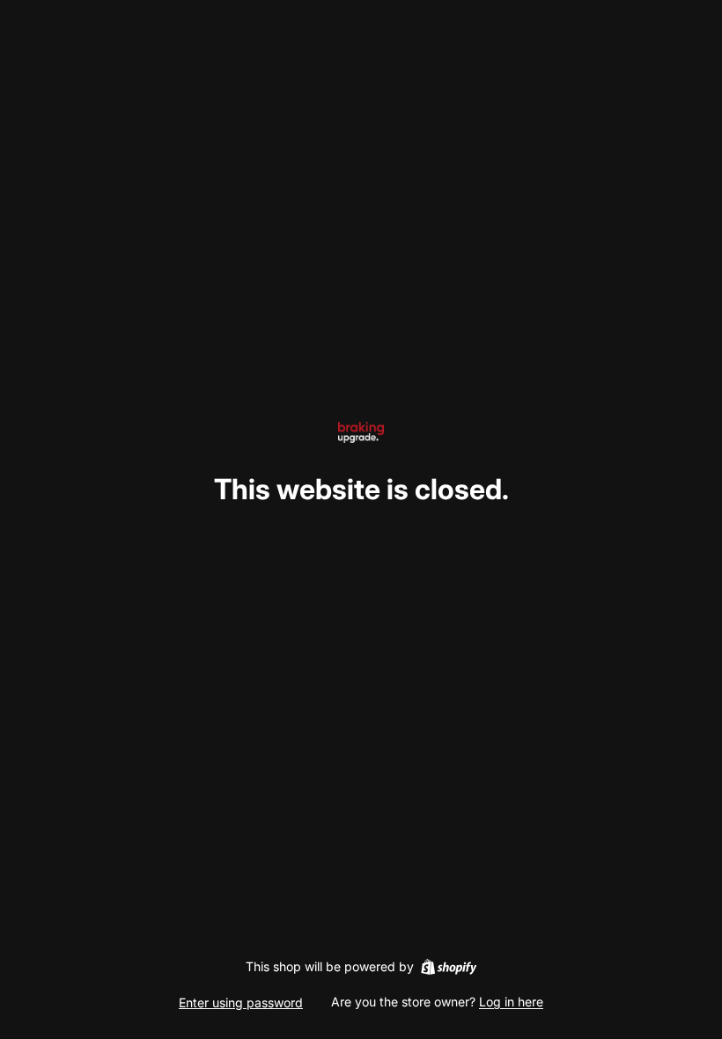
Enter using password (241, 1002)
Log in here (511, 1001)
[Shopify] (448, 967)
